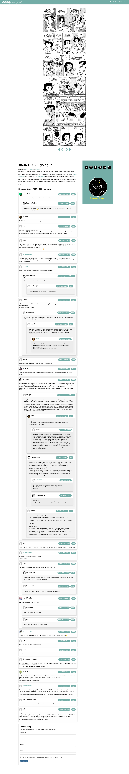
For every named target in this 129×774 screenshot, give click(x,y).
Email (21, 751)
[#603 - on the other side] (62, 150)
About (112, 2)
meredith (37, 169)
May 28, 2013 (29, 169)
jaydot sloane (27, 631)
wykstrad (39, 480)
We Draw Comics (40, 177)
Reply (73, 194)
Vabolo (25, 266)
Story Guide (118, 2)
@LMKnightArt (28, 552)
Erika (37, 339)
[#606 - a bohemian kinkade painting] (64, 77)
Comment (22, 733)
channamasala (27, 686)
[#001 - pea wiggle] (59, 150)
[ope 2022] (70, 150)
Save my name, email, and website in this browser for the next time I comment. (42, 757)
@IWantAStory (28, 254)
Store (125, 2)
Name (21, 745)
